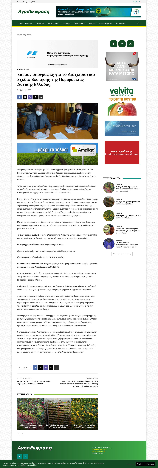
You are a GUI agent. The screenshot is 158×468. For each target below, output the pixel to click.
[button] (138, 23)
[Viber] (30, 97)
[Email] (35, 97)
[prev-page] (18, 433)
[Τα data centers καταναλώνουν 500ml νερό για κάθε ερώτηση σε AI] (109, 243)
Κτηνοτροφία (27, 35)
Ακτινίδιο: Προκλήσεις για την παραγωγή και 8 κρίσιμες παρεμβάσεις (128, 231)
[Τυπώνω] (41, 97)
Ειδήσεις (119, 240)
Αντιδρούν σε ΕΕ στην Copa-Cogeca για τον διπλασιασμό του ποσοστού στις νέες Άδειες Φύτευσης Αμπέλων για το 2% (79, 383)
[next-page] (22, 433)
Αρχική (19, 35)
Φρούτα (30, 420)
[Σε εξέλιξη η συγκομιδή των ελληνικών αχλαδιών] (57, 414)
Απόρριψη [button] (150, 464)
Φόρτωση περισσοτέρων (121, 254)
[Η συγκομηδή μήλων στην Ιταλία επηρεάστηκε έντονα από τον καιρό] (30, 414)
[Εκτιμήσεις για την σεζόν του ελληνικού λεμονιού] (84, 414)
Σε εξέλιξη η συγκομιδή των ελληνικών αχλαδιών (57, 426)
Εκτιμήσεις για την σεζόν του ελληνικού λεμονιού (84, 426)
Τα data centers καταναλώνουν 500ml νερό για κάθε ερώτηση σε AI (127, 245)
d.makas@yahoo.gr (100, 449)
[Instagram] (136, 1)
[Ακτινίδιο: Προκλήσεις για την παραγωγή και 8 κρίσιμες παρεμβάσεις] (109, 229)
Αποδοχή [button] (140, 464)
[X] (139, 1)
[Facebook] (133, 1)
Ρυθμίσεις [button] (130, 464)
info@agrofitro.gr (99, 451)
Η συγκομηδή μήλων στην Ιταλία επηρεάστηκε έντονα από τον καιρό (30, 425)
